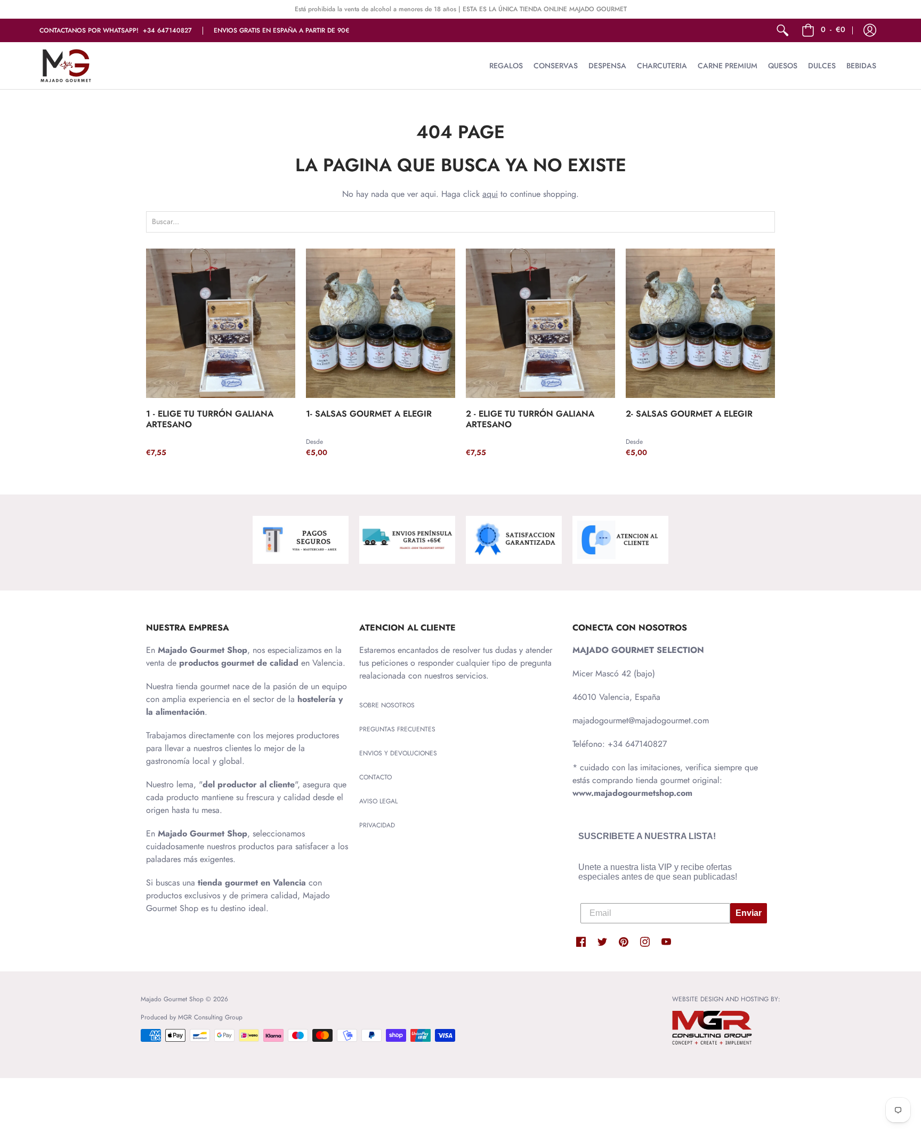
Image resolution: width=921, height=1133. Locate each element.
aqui (490, 194)
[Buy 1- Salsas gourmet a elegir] (380, 323)
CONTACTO (375, 777)
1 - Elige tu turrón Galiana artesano (209, 419)
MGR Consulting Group (210, 1017)
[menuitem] (782, 30)
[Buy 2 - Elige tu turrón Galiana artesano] (540, 323)
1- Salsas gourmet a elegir (369, 414)
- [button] (833, 29)
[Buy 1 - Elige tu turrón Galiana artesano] (220, 323)
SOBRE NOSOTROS (387, 705)
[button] (870, 30)
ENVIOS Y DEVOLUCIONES (398, 753)
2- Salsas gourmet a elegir (689, 414)
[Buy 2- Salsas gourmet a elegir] (700, 323)
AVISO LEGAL (378, 801)
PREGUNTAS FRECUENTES (397, 729)
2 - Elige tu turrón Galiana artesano (530, 419)
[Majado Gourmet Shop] (66, 65)
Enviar (749, 912)
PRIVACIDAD (377, 825)
